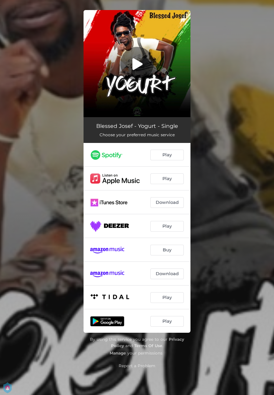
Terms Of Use (148, 345)
